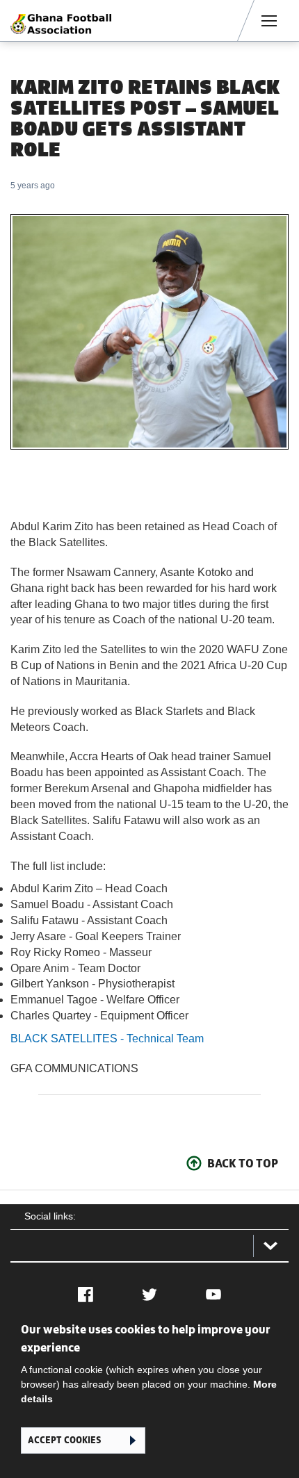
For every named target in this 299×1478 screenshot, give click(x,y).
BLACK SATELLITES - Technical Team (107, 1038)
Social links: (50, 1216)
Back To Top (242, 1163)
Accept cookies (64, 1440)
